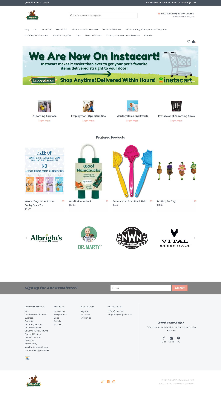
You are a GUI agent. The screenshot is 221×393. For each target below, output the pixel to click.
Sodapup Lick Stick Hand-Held (129, 201)
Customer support (33, 327)
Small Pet (47, 29)
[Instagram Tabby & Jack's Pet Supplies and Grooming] (113, 381)
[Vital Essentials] (175, 238)
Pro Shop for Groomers (36, 35)
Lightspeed (189, 383)
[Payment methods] (28, 359)
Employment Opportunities (37, 350)
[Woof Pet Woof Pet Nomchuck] (88, 171)
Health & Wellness (112, 29)
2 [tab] (191, 81)
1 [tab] (183, 81)
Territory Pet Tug (166, 201)
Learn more (44, 120)
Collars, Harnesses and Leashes (123, 35)
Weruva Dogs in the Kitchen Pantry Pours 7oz (40, 203)
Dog (27, 29)
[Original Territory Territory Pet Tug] (176, 171)
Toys (78, 35)
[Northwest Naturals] (132, 238)
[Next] (194, 237)
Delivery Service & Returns (36, 331)
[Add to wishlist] (63, 201)
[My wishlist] (188, 42)
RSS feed (58, 324)
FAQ (26, 311)
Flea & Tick (62, 29)
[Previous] (26, 237)
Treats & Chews (93, 35)
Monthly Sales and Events (36, 347)
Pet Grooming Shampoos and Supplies (146, 29)
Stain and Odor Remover (85, 29)
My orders (85, 314)
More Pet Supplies (62, 35)
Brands (148, 35)
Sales (56, 318)
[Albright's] (46, 238)
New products (60, 314)
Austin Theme (165, 383)
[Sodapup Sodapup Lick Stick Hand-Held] (132, 171)
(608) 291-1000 (116, 311)
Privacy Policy (31, 343)
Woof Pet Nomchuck (80, 201)
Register (84, 311)
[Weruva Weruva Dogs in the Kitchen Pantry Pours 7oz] (44, 171)
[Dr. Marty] (89, 238)
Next (188, 66)
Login (46, 2)
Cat (35, 29)
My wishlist (86, 318)
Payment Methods (33, 334)
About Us (29, 321)
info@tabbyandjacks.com (120, 314)
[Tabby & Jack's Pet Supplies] (44, 15)
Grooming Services (33, 324)
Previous (32, 66)
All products (59, 311)
